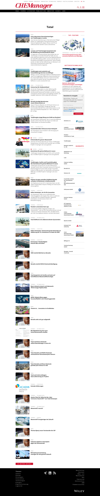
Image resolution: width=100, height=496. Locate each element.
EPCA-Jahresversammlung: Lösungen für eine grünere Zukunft (41, 453)
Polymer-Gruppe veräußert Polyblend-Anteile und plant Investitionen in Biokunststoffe (44, 180)
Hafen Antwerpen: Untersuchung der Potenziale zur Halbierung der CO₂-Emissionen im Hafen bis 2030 (46, 231)
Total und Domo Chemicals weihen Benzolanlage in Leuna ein (41, 342)
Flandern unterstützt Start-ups (40, 207)
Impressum (80, 479)
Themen (23, 11)
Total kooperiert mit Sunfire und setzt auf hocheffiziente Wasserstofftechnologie (43, 275)
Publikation (41, 11)
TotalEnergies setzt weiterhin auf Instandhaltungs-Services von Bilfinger (42, 72)
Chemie (26, 1)
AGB (83, 482)
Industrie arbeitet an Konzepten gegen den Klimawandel (40, 442)
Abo (83, 477)
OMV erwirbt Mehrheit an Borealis (41, 253)
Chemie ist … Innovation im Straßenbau (42, 308)
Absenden (78, 113)
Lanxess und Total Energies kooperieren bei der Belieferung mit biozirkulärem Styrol (43, 51)
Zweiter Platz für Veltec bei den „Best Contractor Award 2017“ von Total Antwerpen (44, 398)
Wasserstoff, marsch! (37, 408)
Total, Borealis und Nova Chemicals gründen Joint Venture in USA (41, 364)
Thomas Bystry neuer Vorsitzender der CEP (43, 430)
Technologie (52, 1)
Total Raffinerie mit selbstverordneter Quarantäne (45, 219)
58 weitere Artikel (24, 464)
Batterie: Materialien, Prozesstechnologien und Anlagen (72, 83)
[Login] (80, 7)
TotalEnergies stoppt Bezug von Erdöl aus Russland (45, 117)
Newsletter (80, 470)
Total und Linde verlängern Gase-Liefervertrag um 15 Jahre (40, 375)
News (17, 11)
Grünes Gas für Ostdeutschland (40, 87)
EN (83, 1)
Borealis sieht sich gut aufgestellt (40, 319)
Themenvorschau (78, 484)
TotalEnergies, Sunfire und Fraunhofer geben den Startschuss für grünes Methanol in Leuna (44, 163)
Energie (59, 1)
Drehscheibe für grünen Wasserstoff (41, 140)
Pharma (31, 1)
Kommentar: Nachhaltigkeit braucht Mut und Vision (39, 242)
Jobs (64, 11)
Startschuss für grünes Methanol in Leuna (43, 151)
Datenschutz (79, 481)
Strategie (37, 1)
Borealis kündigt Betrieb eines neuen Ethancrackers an (39, 102)
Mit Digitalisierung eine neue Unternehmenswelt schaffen (39, 331)
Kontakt (81, 472)
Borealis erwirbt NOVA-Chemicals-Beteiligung (44, 264)
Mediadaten (80, 475)
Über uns (81, 474)
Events (58, 11)
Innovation (44, 1)
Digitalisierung (68, 1)
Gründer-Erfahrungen (37, 386)
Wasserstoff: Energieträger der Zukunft (42, 419)
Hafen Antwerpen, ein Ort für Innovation (43, 192)
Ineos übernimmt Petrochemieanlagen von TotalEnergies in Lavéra (42, 37)
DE (81, 1)
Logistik (76, 1)
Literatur (31, 11)
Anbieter (50, 11)
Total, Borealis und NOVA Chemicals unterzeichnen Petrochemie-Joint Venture (43, 353)
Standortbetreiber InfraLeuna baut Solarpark (44, 128)
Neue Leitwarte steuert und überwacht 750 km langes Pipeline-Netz (42, 287)
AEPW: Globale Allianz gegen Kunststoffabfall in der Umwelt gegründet (43, 298)
